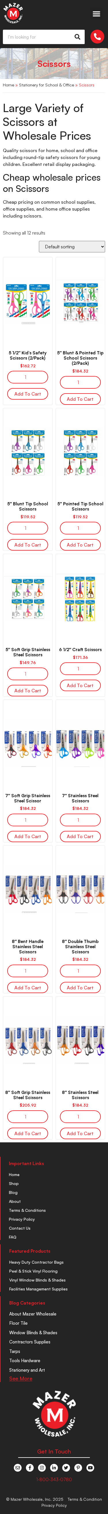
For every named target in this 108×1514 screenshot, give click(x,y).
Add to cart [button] (27, 394)
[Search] (77, 37)
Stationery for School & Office (46, 85)
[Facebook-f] (30, 1468)
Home (8, 85)
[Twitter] (66, 1468)
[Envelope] (18, 1468)
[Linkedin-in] (54, 1468)
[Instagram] (42, 1468)
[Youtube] (90, 1468)
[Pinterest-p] (78, 1468)
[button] (96, 13)
